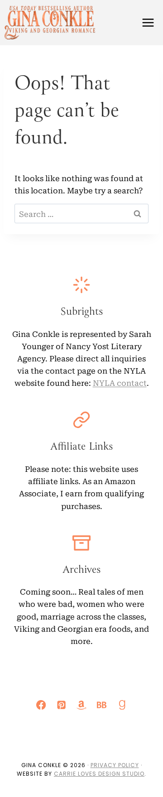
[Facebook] (41, 705)
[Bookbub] (101, 705)
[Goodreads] (122, 705)
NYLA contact (120, 382)
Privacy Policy (115, 765)
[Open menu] (147, 22)
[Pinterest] (61, 705)
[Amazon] (81, 705)
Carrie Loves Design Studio (99, 774)
